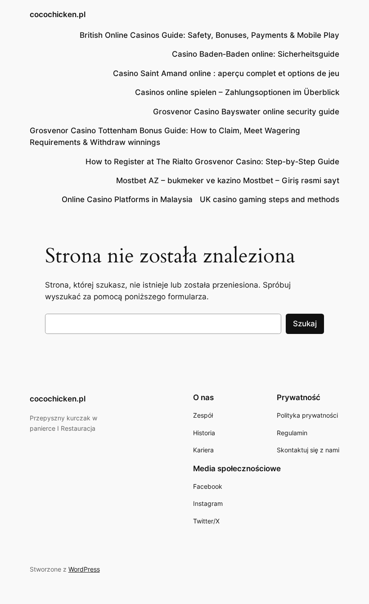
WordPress (84, 569)
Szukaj (305, 323)
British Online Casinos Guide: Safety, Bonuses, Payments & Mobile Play (209, 35)
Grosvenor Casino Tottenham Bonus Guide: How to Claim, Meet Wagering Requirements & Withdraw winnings (165, 136)
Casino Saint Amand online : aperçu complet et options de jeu (226, 73)
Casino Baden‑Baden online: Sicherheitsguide (255, 54)
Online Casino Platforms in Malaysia (127, 199)
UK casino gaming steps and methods (269, 199)
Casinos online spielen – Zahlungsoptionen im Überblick (237, 92)
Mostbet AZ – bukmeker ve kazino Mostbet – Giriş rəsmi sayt (227, 180)
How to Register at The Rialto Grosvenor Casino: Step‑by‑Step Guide (212, 161)
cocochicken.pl (58, 14)
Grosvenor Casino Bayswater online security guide (246, 111)
